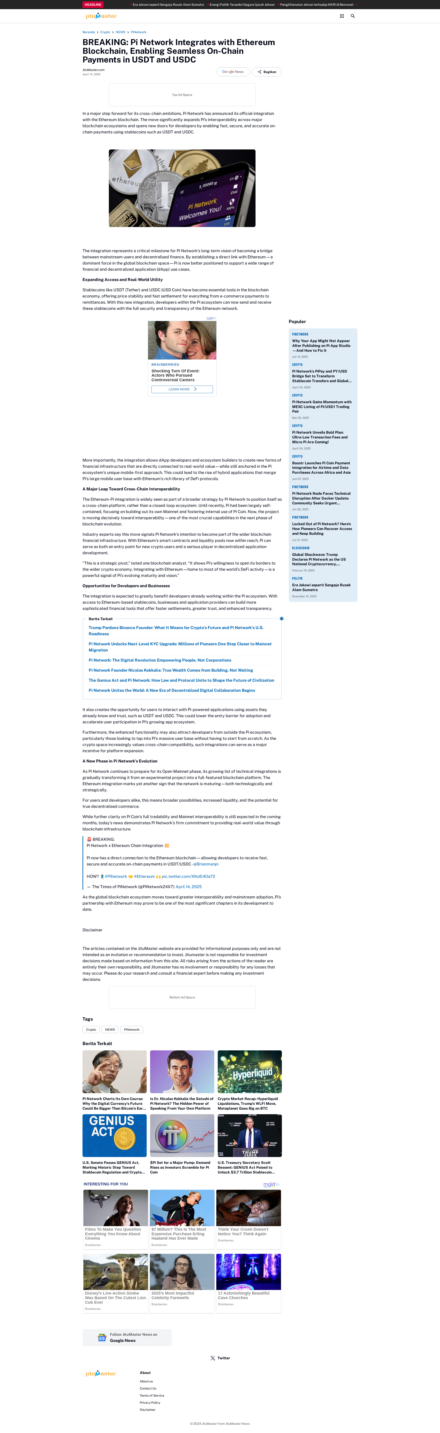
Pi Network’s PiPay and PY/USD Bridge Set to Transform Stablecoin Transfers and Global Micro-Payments (320, 376)
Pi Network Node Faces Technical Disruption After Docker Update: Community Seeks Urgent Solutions (321, 498)
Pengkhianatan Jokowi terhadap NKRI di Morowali (291, 4)
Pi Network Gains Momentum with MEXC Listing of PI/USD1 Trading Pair (322, 407)
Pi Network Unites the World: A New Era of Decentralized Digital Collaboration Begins (172, 690)
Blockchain (301, 548)
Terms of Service (152, 1395)
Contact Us (148, 1388)
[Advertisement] (323, 98)
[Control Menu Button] (341, 16)
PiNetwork (132, 1029)
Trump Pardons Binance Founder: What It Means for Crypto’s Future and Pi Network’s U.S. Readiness (176, 630)
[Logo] (99, 1373)
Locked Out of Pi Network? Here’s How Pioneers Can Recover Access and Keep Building (322, 529)
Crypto (91, 1029)
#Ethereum (144, 876)
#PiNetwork (116, 876)
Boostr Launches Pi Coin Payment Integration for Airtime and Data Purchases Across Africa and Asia (321, 468)
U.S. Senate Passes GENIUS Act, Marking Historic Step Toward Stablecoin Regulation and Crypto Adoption (112, 1167)
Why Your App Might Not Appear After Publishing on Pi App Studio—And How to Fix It (321, 346)
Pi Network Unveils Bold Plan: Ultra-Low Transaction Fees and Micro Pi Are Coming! (320, 437)
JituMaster (209, 1423)
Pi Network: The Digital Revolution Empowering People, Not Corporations (160, 660)
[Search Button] (353, 16)
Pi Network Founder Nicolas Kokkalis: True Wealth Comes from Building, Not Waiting (171, 670)
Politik (297, 578)
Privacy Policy (150, 1402)
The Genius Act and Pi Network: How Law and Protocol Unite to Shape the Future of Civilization (181, 680)
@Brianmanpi (205, 864)
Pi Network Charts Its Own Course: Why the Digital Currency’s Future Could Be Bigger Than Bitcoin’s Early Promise (114, 1104)
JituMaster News (238, 1423)
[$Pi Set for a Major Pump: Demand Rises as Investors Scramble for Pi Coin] (182, 1135)
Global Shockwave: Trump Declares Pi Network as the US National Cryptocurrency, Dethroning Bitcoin (319, 559)
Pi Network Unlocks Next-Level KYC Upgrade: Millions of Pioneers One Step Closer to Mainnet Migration (180, 646)
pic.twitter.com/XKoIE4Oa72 (188, 876)
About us (146, 1381)
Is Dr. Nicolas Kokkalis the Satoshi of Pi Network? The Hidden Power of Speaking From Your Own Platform (181, 1104)
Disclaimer (147, 1409)
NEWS (110, 1029)
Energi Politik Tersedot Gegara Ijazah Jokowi (216, 4)
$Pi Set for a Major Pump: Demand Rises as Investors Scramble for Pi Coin (180, 1167)
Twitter (223, 1358)
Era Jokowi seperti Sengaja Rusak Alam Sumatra (142, 4)
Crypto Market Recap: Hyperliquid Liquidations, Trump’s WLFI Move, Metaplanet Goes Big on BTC (248, 1104)
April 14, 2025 (189, 886)
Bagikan (270, 72)
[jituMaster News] (100, 16)
